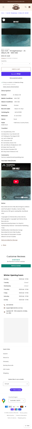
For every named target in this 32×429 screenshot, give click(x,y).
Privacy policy (23, 412)
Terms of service (12, 418)
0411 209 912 (9, 305)
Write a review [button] (16, 266)
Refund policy (10, 415)
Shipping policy (22, 418)
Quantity (4, 61)
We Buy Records (8, 365)
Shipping (3, 58)
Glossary (6, 361)
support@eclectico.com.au (14, 308)
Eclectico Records (13, 412)
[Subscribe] (27, 384)
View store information (11, 87)
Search (5, 354)
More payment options (16, 78)
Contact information (21, 415)
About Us (6, 357)
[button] (3, 7)
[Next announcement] (29, 1)
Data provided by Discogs (9, 240)
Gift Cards (6, 369)
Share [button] (4, 245)
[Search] (25, 7)
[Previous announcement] (3, 1)
